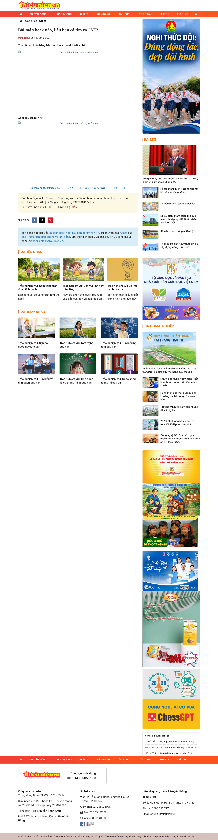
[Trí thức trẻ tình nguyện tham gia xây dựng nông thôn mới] (150, 246)
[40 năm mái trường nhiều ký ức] (150, 233)
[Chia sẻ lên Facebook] (34, 220)
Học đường (64, 14)
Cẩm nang (103, 14)
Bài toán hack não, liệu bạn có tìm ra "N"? (74, 232)
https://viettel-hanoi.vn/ (176, 741)
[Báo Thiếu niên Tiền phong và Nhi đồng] (39, 5)
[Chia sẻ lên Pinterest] (50, 220)
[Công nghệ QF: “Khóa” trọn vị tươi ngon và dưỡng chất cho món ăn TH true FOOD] (150, 438)
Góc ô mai (31, 20)
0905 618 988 (89, 778)
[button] (196, 14)
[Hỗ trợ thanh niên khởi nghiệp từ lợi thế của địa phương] (150, 192)
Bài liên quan (31, 252)
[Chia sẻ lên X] (42, 220)
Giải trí (84, 14)
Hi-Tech (164, 14)
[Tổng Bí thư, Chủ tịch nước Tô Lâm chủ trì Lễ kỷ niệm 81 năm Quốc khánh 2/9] (169, 159)
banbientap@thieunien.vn (47, 240)
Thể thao (182, 14)
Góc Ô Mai (145, 14)
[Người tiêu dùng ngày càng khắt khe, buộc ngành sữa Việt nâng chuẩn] (150, 382)
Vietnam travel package (157, 736)
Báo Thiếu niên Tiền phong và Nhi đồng (45, 236)
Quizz (42, 20)
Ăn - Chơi (124, 14)
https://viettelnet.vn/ (169, 753)
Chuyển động (38, 14)
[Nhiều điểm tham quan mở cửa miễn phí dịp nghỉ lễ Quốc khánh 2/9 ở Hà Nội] (150, 219)
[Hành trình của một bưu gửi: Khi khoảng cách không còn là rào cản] (150, 396)
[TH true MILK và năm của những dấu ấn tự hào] (150, 410)
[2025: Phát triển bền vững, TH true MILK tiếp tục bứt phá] (150, 424)
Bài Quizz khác (32, 312)
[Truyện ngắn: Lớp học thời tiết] (150, 206)
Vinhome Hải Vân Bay (173, 747)
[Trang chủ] (21, 21)
